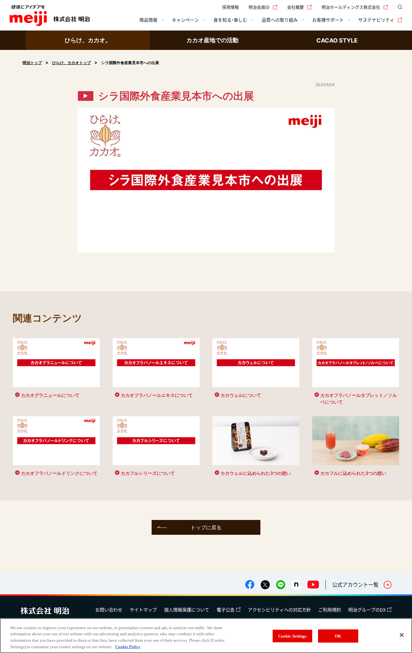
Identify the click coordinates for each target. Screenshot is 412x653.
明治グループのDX (367, 609)
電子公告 (226, 609)
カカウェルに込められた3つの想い (255, 473)
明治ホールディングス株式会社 (351, 7)
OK (338, 636)
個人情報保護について (186, 609)
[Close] (402, 635)
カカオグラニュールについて (50, 395)
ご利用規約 (329, 609)
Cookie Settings (292, 636)
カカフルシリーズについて (148, 473)
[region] (206, 635)
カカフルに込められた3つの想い (353, 473)
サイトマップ (143, 609)
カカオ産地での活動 (212, 40)
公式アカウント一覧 (355, 584)
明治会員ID (258, 7)
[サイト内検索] (398, 7)
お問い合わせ (108, 609)
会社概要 (295, 7)
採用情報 (230, 7)
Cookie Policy (128, 646)
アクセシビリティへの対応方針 (279, 609)
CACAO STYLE (337, 40)
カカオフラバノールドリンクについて (59, 473)
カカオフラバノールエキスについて (157, 395)
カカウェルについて (240, 395)
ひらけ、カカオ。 (88, 40)
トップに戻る (206, 527)
